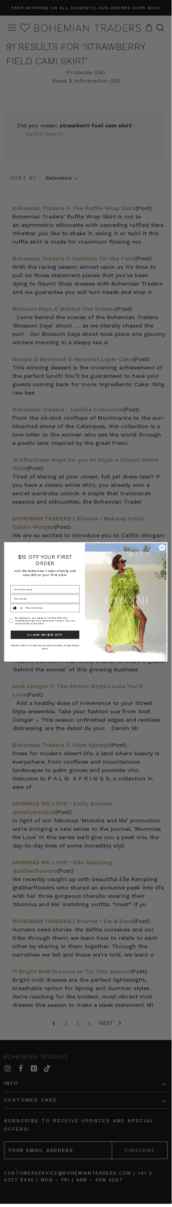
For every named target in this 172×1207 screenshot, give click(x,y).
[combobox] (17, 608)
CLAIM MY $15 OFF (45, 635)
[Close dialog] (162, 547)
